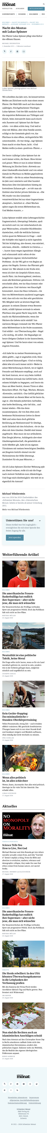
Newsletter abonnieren (17, 1098)
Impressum (34, 1098)
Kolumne (6, 22)
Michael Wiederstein (11, 43)
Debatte (5, 970)
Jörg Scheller (8, 738)
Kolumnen (33, 14)
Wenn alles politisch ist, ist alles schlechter (15, 779)
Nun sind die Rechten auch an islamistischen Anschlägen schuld (22, 1034)
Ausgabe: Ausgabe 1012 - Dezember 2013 (27, 24)
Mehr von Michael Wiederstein (16, 510)
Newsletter (7, 8)
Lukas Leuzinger (9, 793)
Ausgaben (20, 8)
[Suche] (44, 4)
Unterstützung (35, 1103)
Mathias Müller (9, 615)
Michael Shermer (9, 872)
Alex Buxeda (25, 872)
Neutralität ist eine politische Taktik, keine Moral (19, 657)
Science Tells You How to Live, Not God (14, 847)
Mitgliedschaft (36, 8)
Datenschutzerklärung (17, 1103)
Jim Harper (6, 995)
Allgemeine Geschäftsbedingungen (24, 1100)
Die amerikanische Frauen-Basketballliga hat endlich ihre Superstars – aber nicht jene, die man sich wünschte (18, 598)
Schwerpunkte (8, 14)
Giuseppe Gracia (9, 674)
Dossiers (22, 14)
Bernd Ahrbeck (8, 1056)
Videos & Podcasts (10, 841)
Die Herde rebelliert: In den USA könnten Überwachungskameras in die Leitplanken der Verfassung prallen (21, 978)
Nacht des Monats (20, 22)
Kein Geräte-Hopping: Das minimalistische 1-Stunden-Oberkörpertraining (19, 717)
